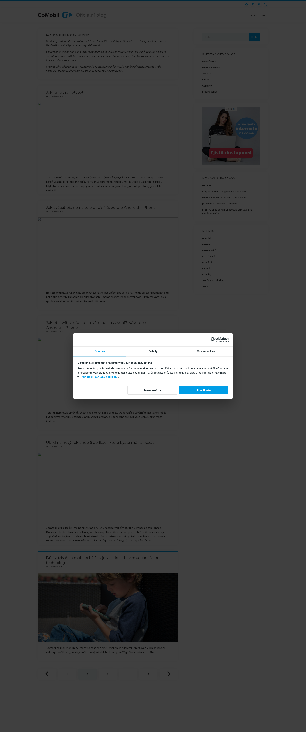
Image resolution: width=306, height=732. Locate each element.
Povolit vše (204, 390)
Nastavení (150, 390)
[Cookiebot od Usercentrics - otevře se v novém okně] (213, 339)
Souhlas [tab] (100, 351)
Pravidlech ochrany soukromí (99, 376)
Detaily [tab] (153, 351)
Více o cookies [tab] (206, 351)
